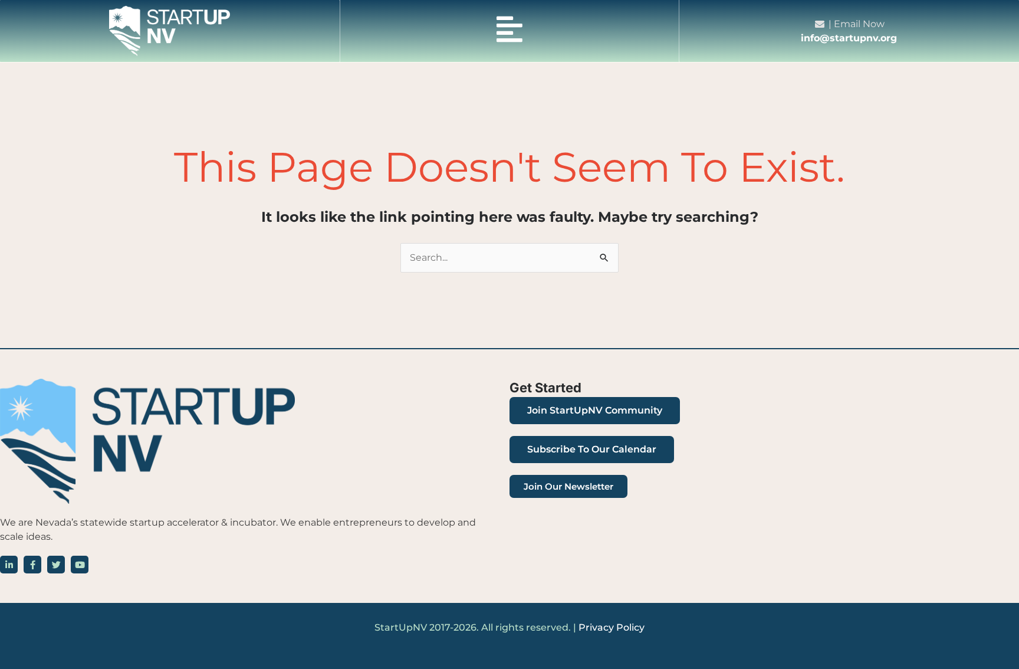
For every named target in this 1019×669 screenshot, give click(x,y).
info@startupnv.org (849, 38)
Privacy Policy (611, 627)
